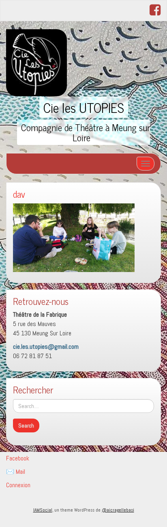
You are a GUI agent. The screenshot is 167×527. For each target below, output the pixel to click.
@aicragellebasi (118, 510)
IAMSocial (42, 510)
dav (19, 193)
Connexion (18, 485)
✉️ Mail (15, 471)
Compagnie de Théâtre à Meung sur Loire (85, 132)
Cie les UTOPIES (83, 107)
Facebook (17, 458)
